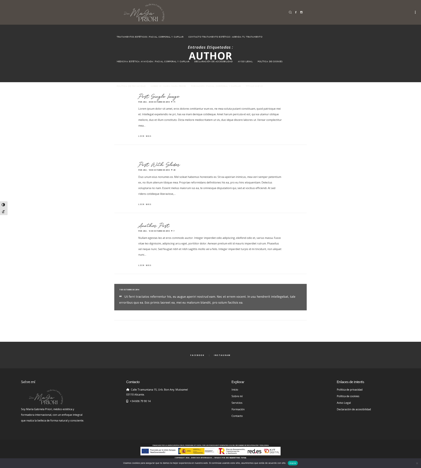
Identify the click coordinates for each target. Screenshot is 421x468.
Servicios (237, 403)
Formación (238, 409)
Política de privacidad (131, 86)
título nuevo (254, 86)
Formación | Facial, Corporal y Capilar (216, 86)
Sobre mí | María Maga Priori (168, 86)
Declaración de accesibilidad (213, 61)
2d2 (144, 102)
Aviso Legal (245, 61)
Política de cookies (270, 61)
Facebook (197, 355)
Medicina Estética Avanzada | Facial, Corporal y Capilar (153, 61)
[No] (417, 463)
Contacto (237, 416)
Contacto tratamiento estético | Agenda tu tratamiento (225, 37)
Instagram (222, 355)
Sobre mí (237, 396)
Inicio (235, 389)
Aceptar (292, 463)
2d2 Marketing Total (236, 458)
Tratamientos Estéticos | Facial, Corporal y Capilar (150, 37)
